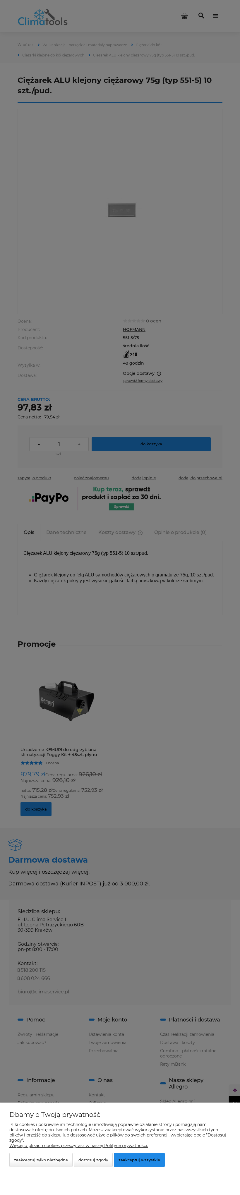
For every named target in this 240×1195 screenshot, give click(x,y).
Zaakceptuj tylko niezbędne (41, 1160)
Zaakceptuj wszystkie (139, 1160)
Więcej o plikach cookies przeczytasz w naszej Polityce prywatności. (78, 1145)
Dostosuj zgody (93, 1160)
